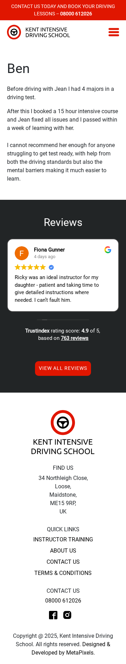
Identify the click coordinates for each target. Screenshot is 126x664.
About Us (63, 550)
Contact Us (63, 562)
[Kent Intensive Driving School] (62, 432)
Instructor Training (63, 539)
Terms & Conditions (63, 573)
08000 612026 (63, 600)
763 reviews (75, 338)
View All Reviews (63, 368)
